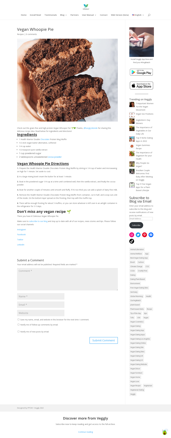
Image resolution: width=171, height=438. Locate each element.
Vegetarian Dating (137, 390)
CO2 (147, 266)
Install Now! (35, 15)
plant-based (135, 305)
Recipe (149, 309)
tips (145, 313)
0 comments (31, 34)
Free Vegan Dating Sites (139, 288)
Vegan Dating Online (138, 343)
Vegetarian (148, 385)
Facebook (21, 234)
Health (148, 296)
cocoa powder (55, 156)
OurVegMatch (135, 300)
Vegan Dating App (137, 330)
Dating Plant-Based (137, 279)
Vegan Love (134, 381)
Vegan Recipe (135, 385)
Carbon (141, 262)
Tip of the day (135, 313)
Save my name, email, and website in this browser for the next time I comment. (54, 319)
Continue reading (85, 432)
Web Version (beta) (120, 15)
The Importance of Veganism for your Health (144, 155)
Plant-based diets (137, 309)
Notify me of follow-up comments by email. (39, 324)
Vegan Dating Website (138, 364)
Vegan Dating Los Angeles (140, 339)
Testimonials (50, 15)
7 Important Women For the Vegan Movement (144, 106)
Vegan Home (135, 377)
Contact (104, 15)
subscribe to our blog (38, 221)
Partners (75, 15)
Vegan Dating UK (136, 356)
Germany (133, 292)
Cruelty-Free (142, 271)
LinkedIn (20, 244)
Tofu (132, 317)
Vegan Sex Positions (144, 114)
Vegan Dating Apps (137, 334)
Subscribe (136, 225)
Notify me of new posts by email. (34, 331)
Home (23, 15)
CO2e (132, 271)
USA (138, 317)
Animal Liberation (137, 249)
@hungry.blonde (91, 128)
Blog (62, 15)
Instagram (21, 229)
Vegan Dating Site (136, 347)
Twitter (20, 239)
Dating (132, 275)
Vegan (146, 317)
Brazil (132, 262)
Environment (135, 283)
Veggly (132, 394)
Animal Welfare (136, 254)
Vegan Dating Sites (137, 351)
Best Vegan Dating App (139, 258)
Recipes (20, 34)
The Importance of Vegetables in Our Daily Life (144, 130)
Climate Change (136, 266)
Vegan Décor (135, 368)
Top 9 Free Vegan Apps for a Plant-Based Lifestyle (143, 187)
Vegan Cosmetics (136, 322)
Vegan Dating (135, 326)
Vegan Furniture (136, 373)
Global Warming (136, 296)
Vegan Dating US (136, 360)
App (146, 254)
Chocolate (44, 139)
